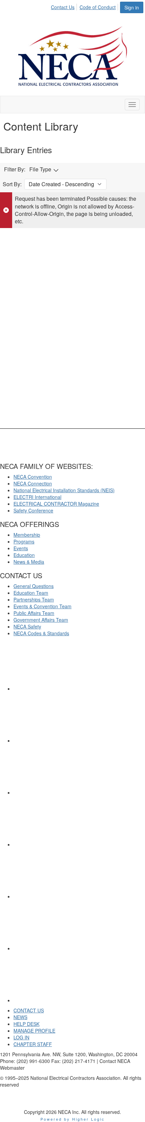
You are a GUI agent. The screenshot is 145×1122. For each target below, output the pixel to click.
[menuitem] (64, 6)
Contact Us (63, 7)
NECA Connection (32, 483)
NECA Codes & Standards (41, 633)
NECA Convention (32, 476)
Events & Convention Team (42, 606)
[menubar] (85, 6)
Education (24, 555)
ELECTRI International (37, 497)
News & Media (28, 561)
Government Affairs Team (40, 619)
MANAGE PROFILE (34, 1030)
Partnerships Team (33, 599)
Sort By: (12, 184)
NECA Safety (27, 626)
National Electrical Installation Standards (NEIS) (64, 490)
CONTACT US (28, 1010)
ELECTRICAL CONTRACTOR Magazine (56, 503)
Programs (23, 541)
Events (20, 548)
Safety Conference (33, 510)
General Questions (33, 586)
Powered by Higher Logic (72, 1119)
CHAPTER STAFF (32, 1044)
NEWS (20, 1017)
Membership (26, 534)
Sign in (131, 7)
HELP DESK (26, 1023)
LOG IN (21, 1037)
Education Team (30, 592)
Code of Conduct (98, 7)
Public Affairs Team (33, 613)
